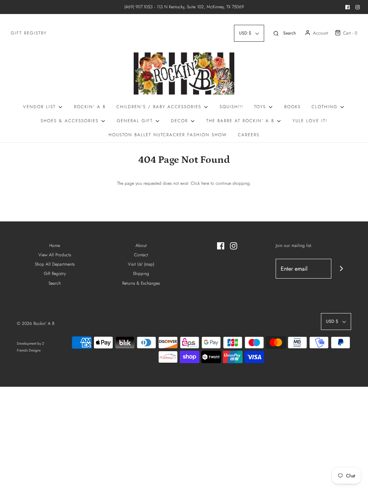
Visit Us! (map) (141, 264)
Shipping (141, 273)
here (205, 183)
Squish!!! (231, 107)
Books (292, 107)
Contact (141, 255)
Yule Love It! (310, 121)
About (141, 245)
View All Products (54, 255)
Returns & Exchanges (141, 283)
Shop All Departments (55, 264)
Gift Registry (29, 33)
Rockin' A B (90, 107)
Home (54, 245)
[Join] (341, 269)
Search (55, 283)
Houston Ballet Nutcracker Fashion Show (168, 135)
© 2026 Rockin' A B (35, 323)
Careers (248, 135)
